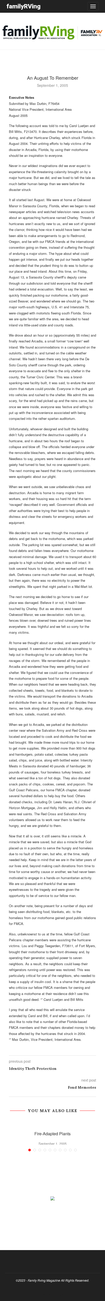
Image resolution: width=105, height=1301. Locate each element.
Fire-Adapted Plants (52, 1134)
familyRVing (23, 6)
